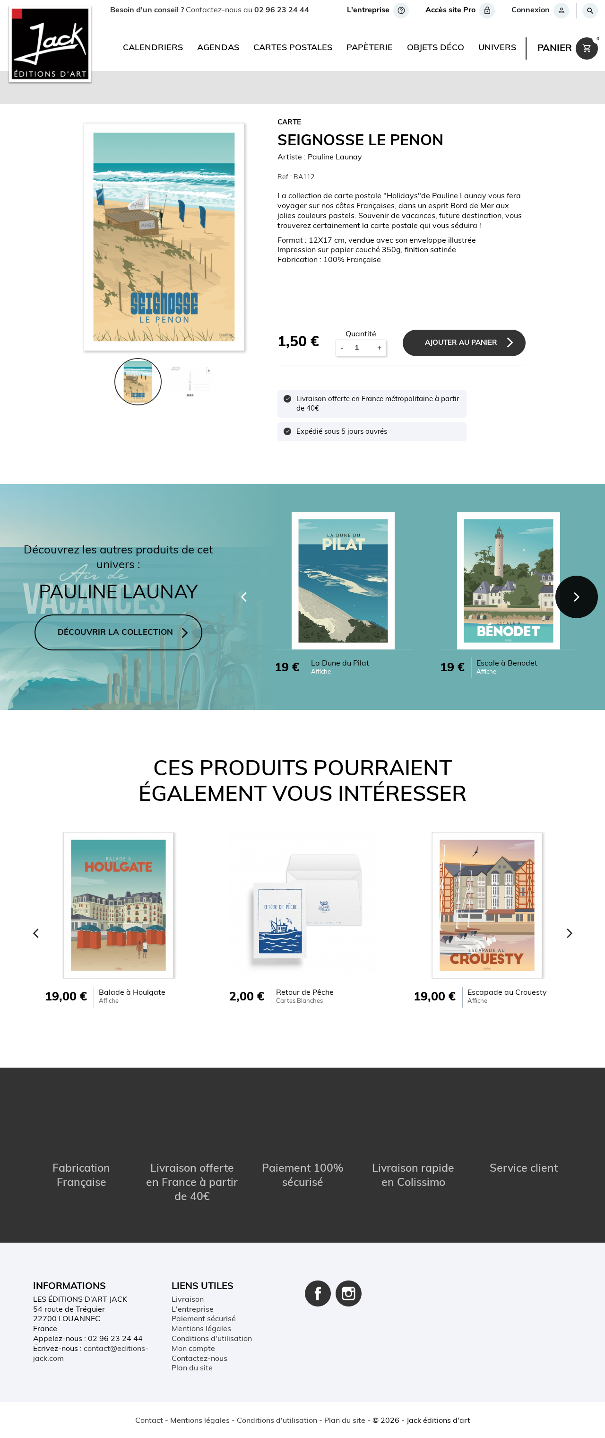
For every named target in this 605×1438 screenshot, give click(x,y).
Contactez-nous (199, 1359)
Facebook (318, 1293)
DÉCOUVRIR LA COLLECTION (115, 633)
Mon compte (193, 1349)
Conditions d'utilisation (212, 1339)
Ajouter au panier (461, 343)
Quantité (361, 334)
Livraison (188, 1300)
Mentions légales (201, 1329)
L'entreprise (193, 1310)
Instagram (349, 1293)
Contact (149, 1421)
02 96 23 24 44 (281, 10)
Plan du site (192, 1368)
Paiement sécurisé (204, 1319)
